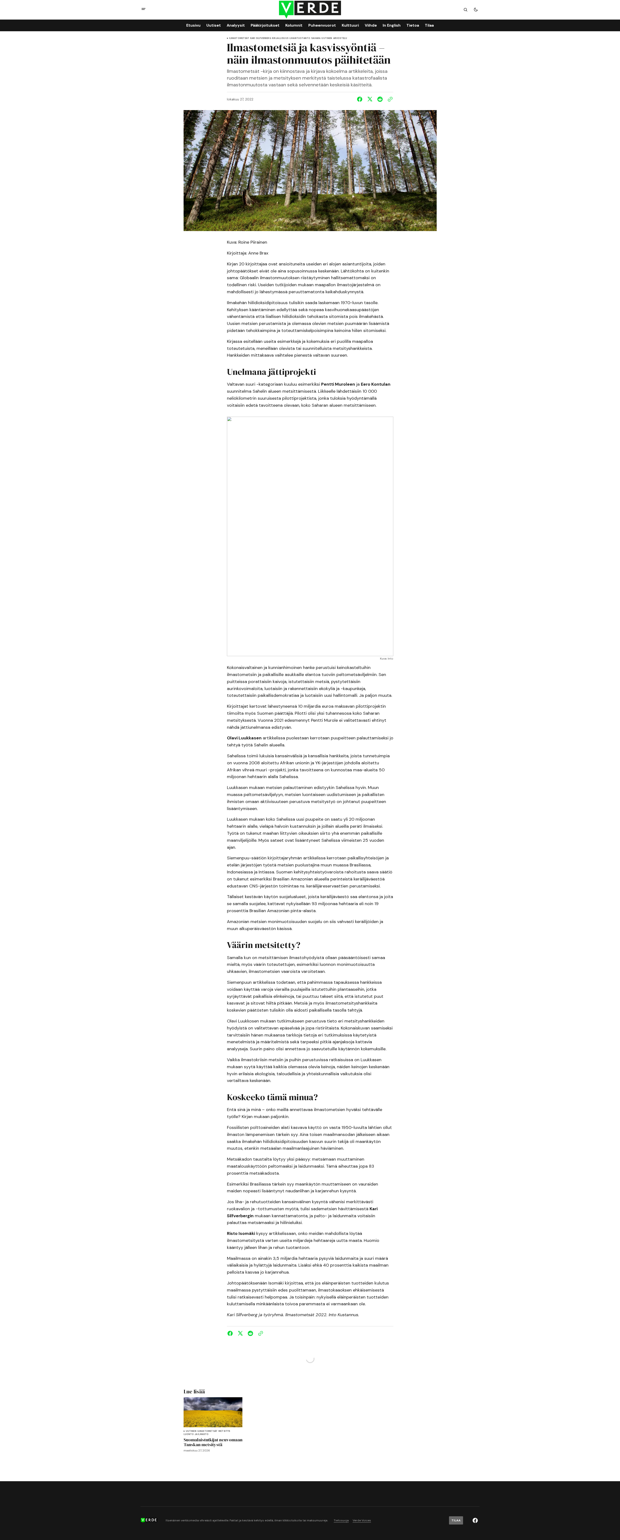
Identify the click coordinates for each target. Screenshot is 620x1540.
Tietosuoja (341, 1520)
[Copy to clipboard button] (389, 99)
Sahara (315, 38)
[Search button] (465, 10)
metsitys (224, 1431)
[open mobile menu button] (143, 9)
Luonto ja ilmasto (196, 1434)
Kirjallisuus (280, 38)
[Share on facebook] (360, 99)
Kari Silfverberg (260, 38)
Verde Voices (362, 1520)
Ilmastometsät (239, 38)
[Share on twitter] (370, 99)
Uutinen (326, 38)
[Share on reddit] (380, 99)
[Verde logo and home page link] (310, 10)
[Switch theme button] (476, 10)
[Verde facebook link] (475, 1520)
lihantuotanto (299, 38)
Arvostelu (340, 38)
